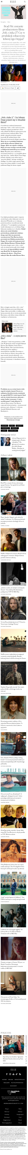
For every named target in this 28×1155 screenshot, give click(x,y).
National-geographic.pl (7, 1123)
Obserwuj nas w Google (9, 88)
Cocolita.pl (7, 1114)
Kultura (4, 425)
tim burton (5, 428)
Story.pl (20, 1123)
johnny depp (13, 430)
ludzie (4, 430)
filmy (12, 425)
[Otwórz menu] (2, 1)
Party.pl (7, 1109)
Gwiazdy (19, 425)
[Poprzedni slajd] (1, 1045)
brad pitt (14, 428)
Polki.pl (20, 1109)
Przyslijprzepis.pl (20, 1114)
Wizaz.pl (20, 1120)
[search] (24, 1)
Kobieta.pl (20, 1111)
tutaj (11, 1149)
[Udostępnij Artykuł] (18, 88)
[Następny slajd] (25, 1045)
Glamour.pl (7, 1111)
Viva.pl (20, 1117)
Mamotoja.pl (6, 1117)
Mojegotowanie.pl (6, 1120)
